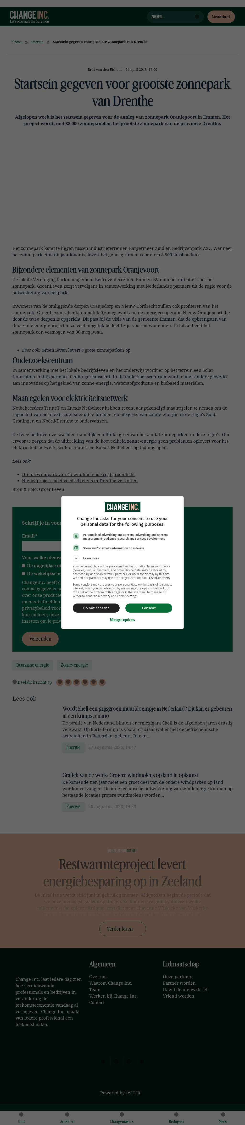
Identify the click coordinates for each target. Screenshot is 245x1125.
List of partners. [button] (159, 578)
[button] (122, 558)
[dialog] (122, 562)
